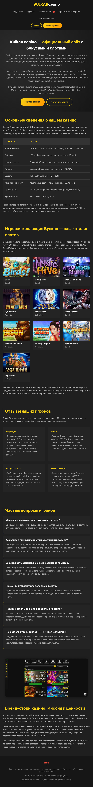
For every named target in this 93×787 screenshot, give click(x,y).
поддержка (18, 11)
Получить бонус (59, 102)
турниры (31, 11)
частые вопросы (46, 18)
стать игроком (52, 25)
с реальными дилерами (69, 11)
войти (36, 25)
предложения (46, 11)
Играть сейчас (32, 101)
